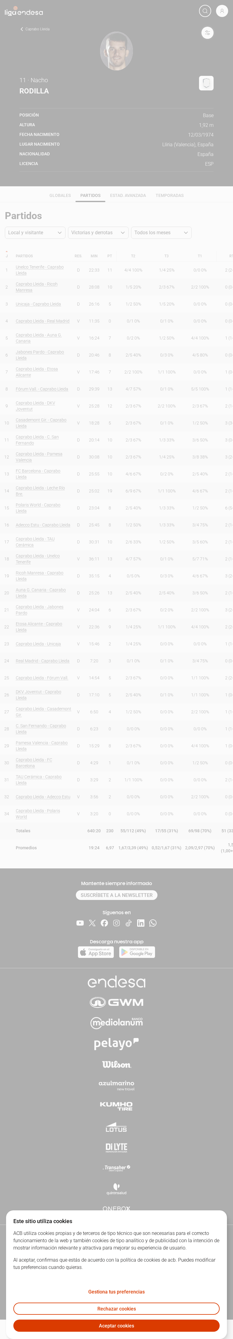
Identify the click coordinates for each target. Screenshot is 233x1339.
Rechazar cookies (116, 1309)
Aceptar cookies (116, 1326)
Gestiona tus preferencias (116, 1292)
